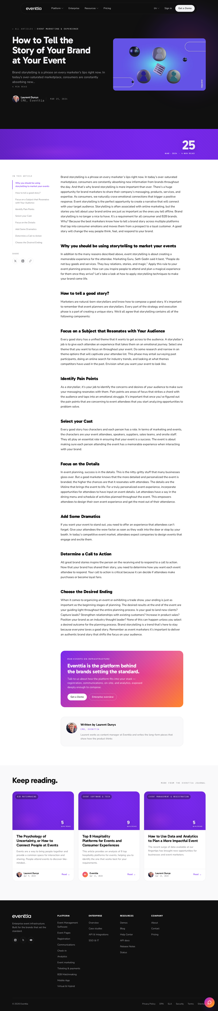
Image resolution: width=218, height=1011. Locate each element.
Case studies (95, 928)
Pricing (107, 8)
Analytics (62, 956)
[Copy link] (30, 261)
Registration (63, 938)
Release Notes (127, 946)
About (154, 922)
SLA (170, 1003)
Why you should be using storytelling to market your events (32, 184)
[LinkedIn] (15, 940)
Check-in (62, 950)
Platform (56, 8)
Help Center (126, 934)
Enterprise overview (103, 697)
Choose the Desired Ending (28, 242)
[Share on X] (15, 261)
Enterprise (73, 8)
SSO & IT (94, 940)
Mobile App (63, 980)
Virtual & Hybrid (66, 986)
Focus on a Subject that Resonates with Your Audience (32, 201)
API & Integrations (98, 934)
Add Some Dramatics (25, 229)
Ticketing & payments (68, 968)
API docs (125, 940)
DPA (161, 1003)
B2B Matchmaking (67, 974)
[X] (23, 940)
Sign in (168, 8)
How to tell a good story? (28, 192)
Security (180, 1003)
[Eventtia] (33, 8)
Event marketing (66, 962)
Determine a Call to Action (28, 235)
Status (123, 952)
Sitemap (202, 1003)
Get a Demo (185, 8)
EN (155, 8)
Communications (66, 944)
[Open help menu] (209, 1002)
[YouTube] (31, 940)
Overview (94, 922)
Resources (90, 8)
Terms (191, 1003)
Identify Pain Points (24, 209)
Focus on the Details (25, 222)
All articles (22, 29)
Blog (122, 928)
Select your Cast (23, 215)
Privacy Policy (148, 1003)
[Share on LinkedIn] (23, 261)
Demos (124, 922)
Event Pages (64, 932)
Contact (155, 928)
